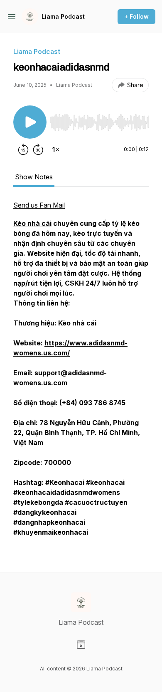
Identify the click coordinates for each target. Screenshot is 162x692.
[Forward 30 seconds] (38, 149)
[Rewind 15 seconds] (23, 149)
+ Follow (136, 16)
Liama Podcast (63, 16)
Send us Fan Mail (39, 205)
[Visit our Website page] (81, 645)
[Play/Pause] (30, 122)
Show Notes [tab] (34, 177)
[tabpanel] (81, 372)
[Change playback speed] (55, 149)
